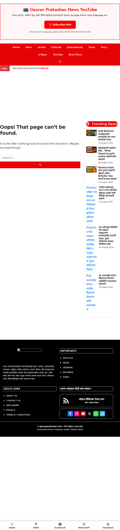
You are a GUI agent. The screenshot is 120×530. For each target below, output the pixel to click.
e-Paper (42, 54)
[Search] (40, 165)
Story (104, 47)
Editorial (56, 47)
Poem (92, 47)
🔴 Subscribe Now (60, 25)
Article (42, 47)
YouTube (58, 54)
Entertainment (75, 47)
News (29, 47)
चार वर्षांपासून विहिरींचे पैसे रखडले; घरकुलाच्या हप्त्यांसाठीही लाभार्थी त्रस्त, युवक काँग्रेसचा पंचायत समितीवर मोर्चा (108, 235)
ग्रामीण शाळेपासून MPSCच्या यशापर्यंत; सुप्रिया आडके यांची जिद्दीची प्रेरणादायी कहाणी (108, 193)
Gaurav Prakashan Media (58, 429)
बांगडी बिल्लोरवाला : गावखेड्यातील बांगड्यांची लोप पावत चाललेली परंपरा (106, 135)
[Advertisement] (60, 93)
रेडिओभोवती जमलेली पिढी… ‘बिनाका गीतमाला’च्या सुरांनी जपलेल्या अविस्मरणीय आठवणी (107, 154)
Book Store (75, 54)
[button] (60, 61)
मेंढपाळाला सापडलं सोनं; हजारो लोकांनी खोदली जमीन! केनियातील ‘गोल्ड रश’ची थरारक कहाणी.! (107, 173)
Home (16, 47)
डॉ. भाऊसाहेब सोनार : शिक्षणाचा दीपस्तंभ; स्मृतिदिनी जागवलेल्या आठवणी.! (108, 279)
